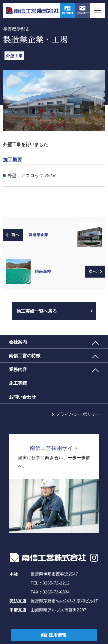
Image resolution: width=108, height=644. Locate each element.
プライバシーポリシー (78, 414)
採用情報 (57, 634)
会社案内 (18, 341)
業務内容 (18, 369)
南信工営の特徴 (24, 355)
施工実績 (18, 383)
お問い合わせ (22, 396)
